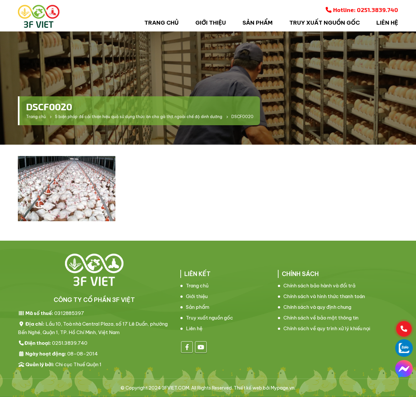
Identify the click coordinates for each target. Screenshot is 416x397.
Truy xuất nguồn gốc (324, 22)
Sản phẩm (257, 22)
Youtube (201, 347)
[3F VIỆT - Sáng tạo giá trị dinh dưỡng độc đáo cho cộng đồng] (38, 16)
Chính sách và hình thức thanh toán (324, 296)
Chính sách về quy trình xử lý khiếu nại (326, 328)
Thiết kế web (248, 388)
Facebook (187, 347)
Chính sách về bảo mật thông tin (320, 318)
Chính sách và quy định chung (317, 307)
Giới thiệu (210, 22)
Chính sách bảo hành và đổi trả (319, 286)
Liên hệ (387, 22)
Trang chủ (161, 22)
